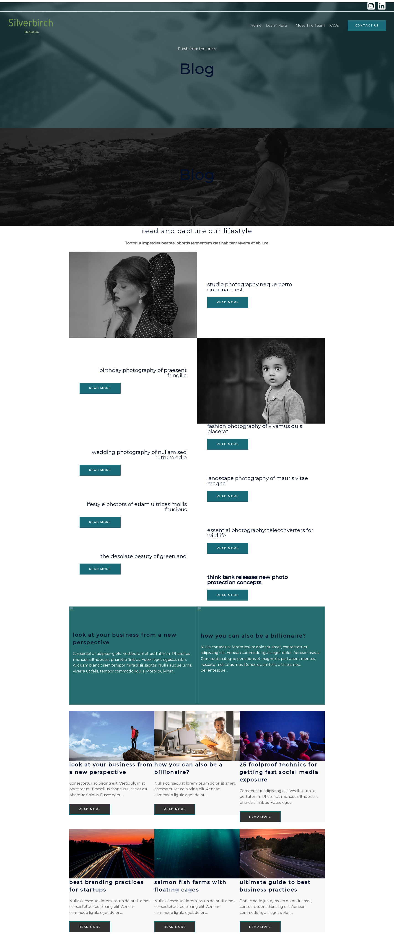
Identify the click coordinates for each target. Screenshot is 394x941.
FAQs (334, 25)
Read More (228, 302)
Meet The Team (310, 25)
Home (256, 25)
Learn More (276, 25)
